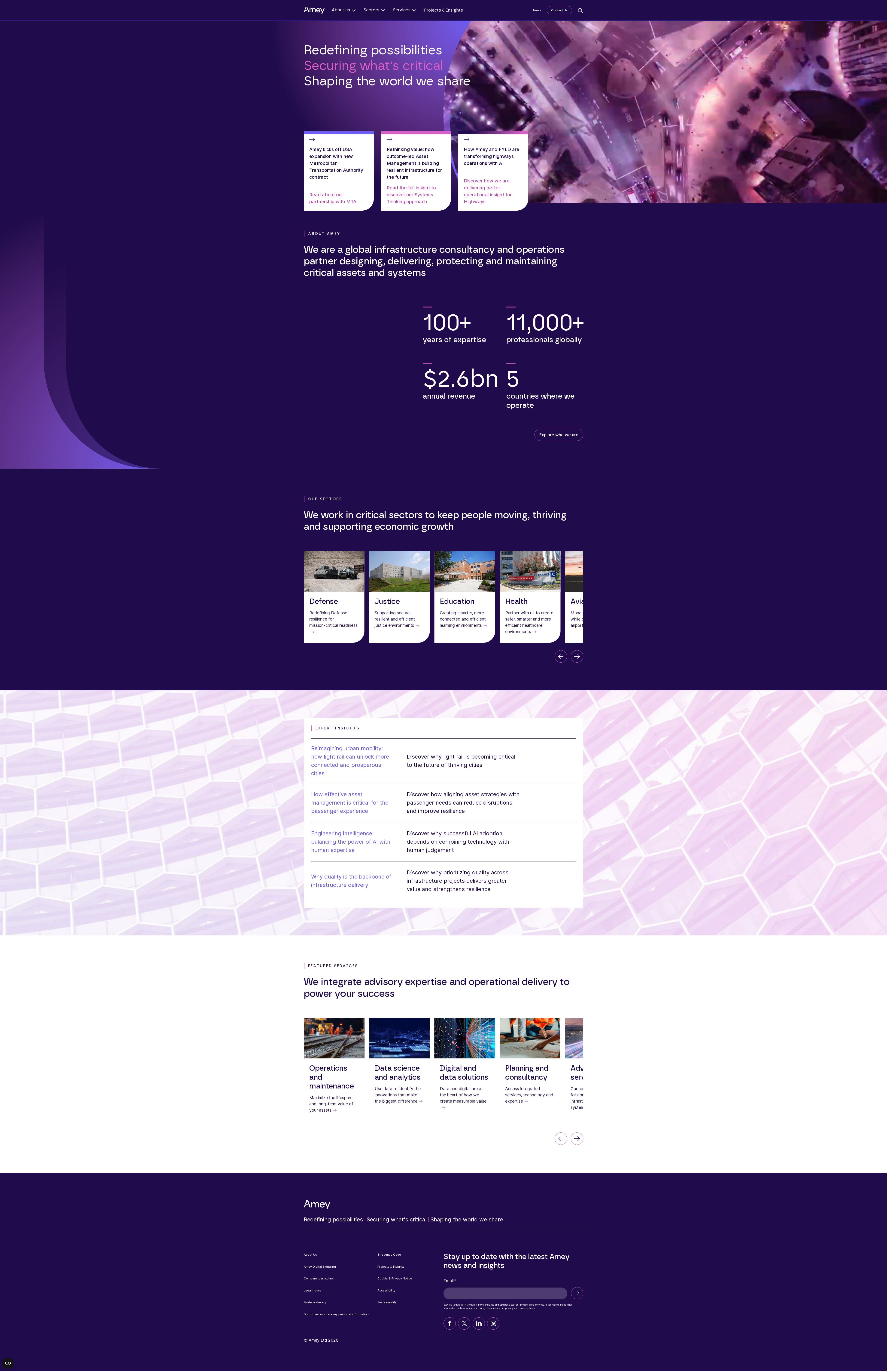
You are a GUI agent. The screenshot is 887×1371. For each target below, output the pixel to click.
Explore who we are (558, 434)
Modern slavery (315, 1302)
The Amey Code (389, 1254)
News (537, 10)
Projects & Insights (443, 10)
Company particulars (319, 1278)
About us (341, 10)
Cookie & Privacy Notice (394, 1278)
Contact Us (559, 10)
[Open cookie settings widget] (7, 1363)
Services (401, 10)
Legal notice (313, 1290)
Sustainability (387, 1302)
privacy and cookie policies (520, 1308)
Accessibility (386, 1290)
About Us (310, 1254)
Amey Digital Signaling (320, 1266)
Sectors (371, 10)
